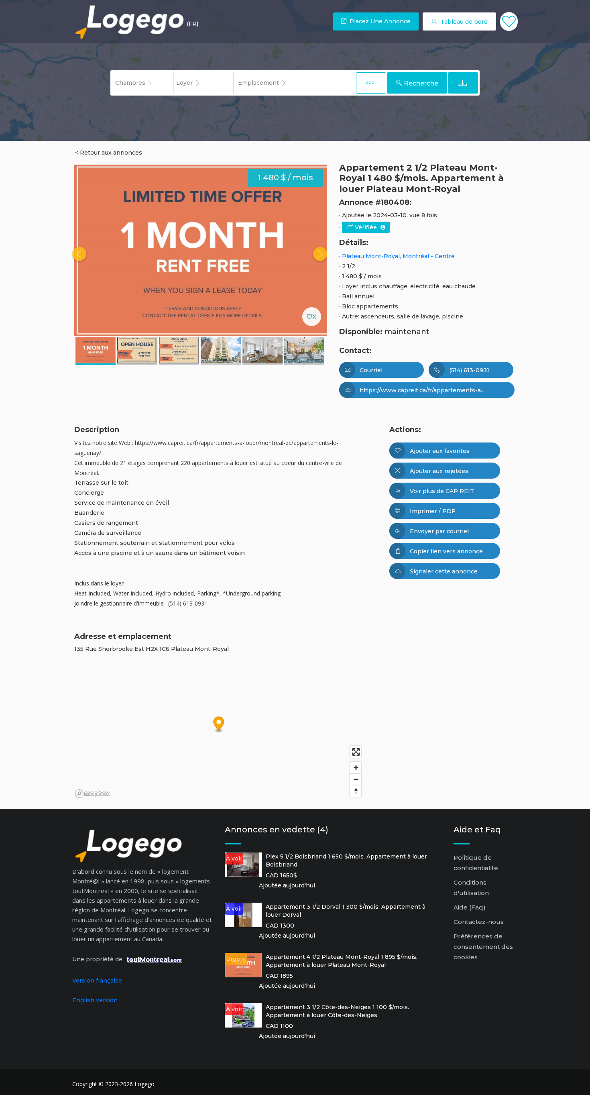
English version (95, 1000)
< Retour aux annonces (108, 152)
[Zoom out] (355, 779)
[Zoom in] (355, 767)
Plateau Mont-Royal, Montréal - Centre (398, 256)
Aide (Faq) (470, 907)
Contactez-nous (479, 922)
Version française (97, 980)
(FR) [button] (192, 23)
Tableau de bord (463, 21)
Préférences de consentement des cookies (483, 946)
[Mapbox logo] (92, 793)
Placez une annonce (379, 21)
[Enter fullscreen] (355, 752)
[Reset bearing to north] (355, 791)
